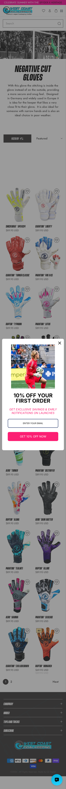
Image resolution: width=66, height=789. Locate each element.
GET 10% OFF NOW (33, 436)
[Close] (59, 343)
